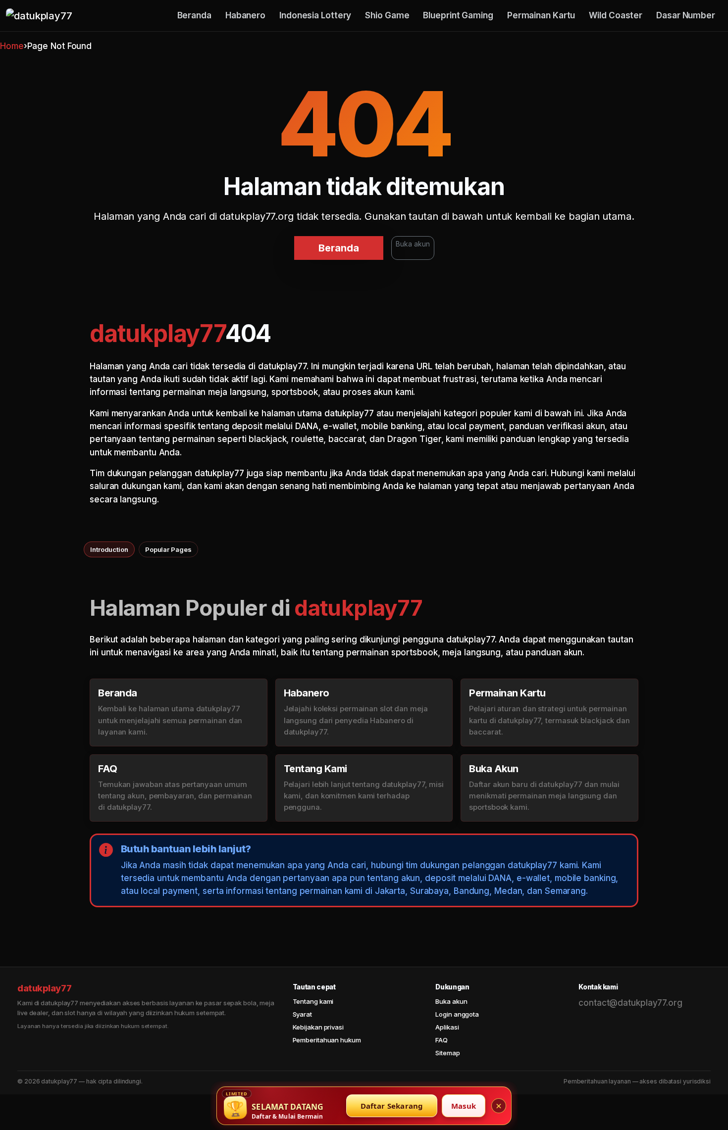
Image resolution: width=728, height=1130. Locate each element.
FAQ (441, 1040)
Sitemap (447, 1053)
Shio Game (387, 15)
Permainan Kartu (541, 15)
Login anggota (457, 1014)
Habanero (245, 15)
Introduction (109, 549)
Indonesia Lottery (315, 15)
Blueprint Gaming (458, 15)
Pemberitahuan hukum (327, 1040)
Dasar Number (685, 15)
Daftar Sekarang (392, 1106)
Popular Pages (168, 549)
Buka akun (413, 244)
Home (12, 46)
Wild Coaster (615, 15)
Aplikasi (447, 1027)
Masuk (463, 1106)
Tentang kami (313, 1001)
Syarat (302, 1014)
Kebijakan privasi (318, 1027)
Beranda (194, 15)
